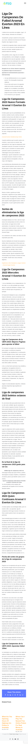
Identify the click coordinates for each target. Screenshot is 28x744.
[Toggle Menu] (25, 3)
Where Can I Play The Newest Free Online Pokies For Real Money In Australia (21, 723)
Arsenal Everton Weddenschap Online (12, 137)
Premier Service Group (13, 734)
